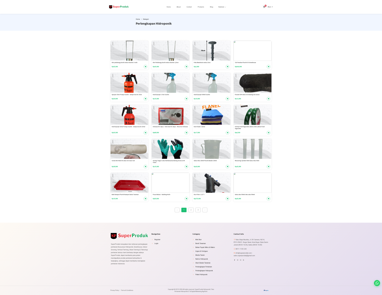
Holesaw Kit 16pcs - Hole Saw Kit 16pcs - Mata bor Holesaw (170, 127)
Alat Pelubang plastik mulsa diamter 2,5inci (166, 62)
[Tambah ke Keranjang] (145, 66)
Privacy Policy (114, 290)
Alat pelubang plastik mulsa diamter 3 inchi (124, 62)
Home (169, 7)
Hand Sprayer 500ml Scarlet (202, 94)
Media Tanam (200, 255)
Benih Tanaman (200, 243)
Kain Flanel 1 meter (199, 127)
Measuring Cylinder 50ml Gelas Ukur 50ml (247, 160)
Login (156, 243)
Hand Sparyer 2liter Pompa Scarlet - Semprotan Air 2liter (128, 127)
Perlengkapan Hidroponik (204, 271)
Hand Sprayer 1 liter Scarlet (161, 94)
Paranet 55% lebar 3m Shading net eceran (247, 94)
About (179, 7)
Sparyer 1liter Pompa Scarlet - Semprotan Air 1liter (127, 94)
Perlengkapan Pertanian (203, 267)
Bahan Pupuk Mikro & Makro (205, 247)
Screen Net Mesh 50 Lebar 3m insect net (123, 160)
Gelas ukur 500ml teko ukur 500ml (245, 194)
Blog (211, 7)
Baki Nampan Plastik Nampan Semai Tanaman (125, 194)
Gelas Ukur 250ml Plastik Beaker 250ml (205, 160)
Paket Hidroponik (201, 274)
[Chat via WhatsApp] (377, 283)
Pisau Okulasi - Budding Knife (161, 194)
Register (157, 240)
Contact (189, 7)
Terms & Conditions (127, 290)
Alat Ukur (198, 240)
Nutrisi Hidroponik (201, 259)
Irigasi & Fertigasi (201, 251)
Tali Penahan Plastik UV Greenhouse (245, 62)
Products (201, 7)
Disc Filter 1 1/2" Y (199, 194)
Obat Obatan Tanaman (202, 263)
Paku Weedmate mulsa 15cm (202, 62)
